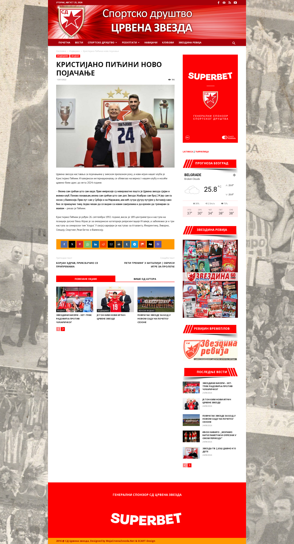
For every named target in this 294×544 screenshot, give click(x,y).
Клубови (168, 42)
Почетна (64, 42)
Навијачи (150, 42)
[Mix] (142, 244)
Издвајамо (74, 51)
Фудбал (75, 56)
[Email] (111, 244)
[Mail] (224, 2)
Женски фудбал (146, 310)
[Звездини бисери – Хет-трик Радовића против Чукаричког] (74, 299)
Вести (79, 42)
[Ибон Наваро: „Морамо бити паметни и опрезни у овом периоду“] (191, 436)
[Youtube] (235, 2)
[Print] (119, 244)
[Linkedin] (95, 244)
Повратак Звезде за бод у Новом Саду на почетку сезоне (154, 319)
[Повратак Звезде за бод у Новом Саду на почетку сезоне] (156, 299)
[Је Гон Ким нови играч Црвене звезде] (115, 299)
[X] (72, 244)
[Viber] (158, 244)
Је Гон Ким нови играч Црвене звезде (216, 401)
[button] (234, 43)
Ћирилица (202, 151)
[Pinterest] (79, 244)
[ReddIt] (103, 244)
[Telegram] (134, 244)
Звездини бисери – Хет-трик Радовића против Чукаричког (74, 319)
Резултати (129, 42)
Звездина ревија (190, 42)
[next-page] (63, 329)
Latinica (188, 151)
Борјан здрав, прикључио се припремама (77, 264)
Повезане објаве (86, 279)
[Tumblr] (126, 244)
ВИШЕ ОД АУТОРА (145, 279)
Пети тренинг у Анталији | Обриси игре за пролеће (149, 264)
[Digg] (150, 244)
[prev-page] (58, 329)
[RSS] (229, 2)
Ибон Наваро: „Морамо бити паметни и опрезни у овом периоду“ (219, 435)
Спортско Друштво (101, 42)
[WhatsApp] (87, 244)
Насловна (61, 51)
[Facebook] (218, 2)
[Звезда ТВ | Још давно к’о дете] (191, 453)
